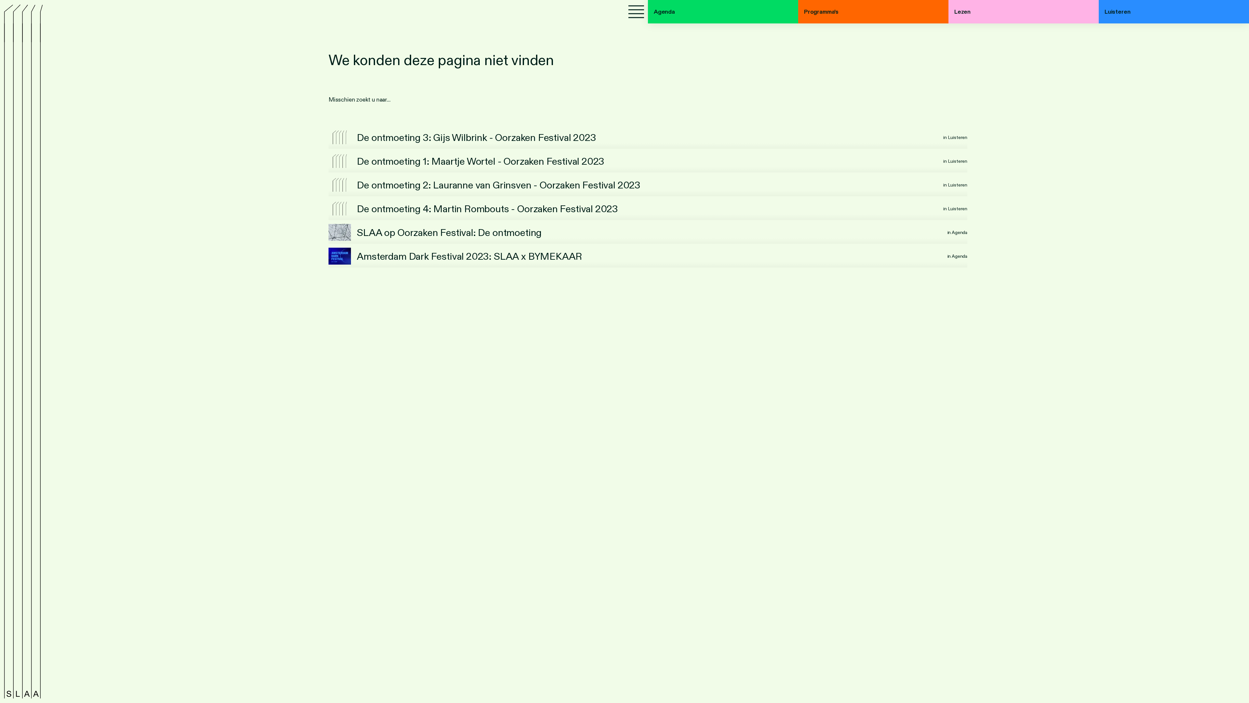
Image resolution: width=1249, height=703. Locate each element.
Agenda (664, 11)
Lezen (962, 11)
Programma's (821, 11)
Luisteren (1117, 11)
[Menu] (636, 11)
